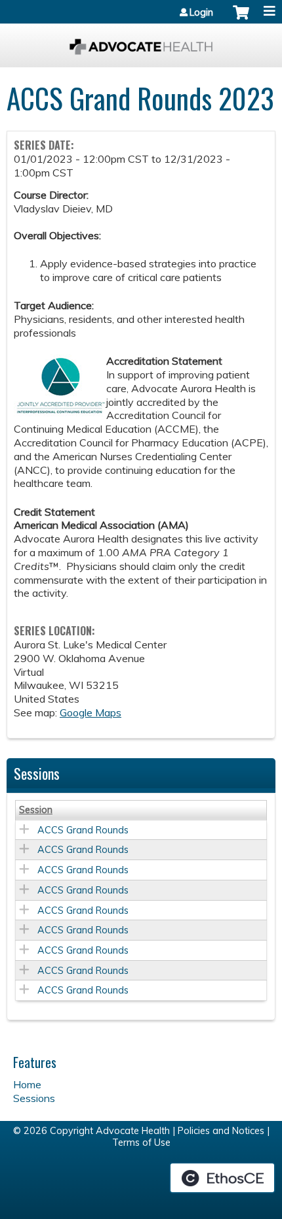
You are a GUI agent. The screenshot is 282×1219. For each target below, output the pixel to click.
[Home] (141, 42)
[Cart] (241, 19)
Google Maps (90, 712)
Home (27, 1084)
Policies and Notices (221, 1131)
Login (201, 12)
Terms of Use (141, 1142)
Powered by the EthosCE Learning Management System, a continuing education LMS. (222, 1178)
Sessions (34, 1098)
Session (35, 810)
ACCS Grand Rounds (83, 830)
